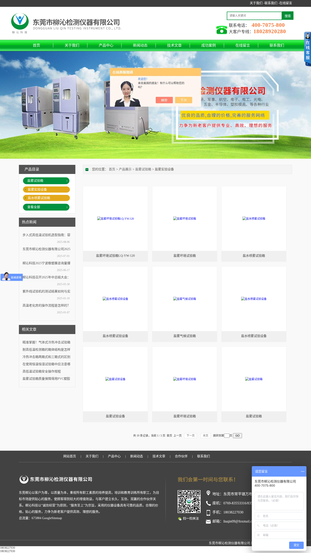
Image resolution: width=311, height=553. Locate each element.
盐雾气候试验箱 (184, 336)
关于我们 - (257, 3)
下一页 (190, 435)
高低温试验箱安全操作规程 (42, 371)
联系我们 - (272, 3)
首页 (36, 45)
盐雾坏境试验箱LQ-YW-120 (115, 255)
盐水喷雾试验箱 (39, 198)
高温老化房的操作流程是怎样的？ (46, 305)
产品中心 (106, 45)
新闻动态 (140, 45)
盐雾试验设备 (115, 416)
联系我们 (277, 45)
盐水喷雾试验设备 (115, 336)
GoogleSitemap (52, 518)
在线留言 (285, 3)
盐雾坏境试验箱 (184, 255)
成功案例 (208, 45)
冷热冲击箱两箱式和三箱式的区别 (46, 357)
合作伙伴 (181, 456)
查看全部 (33, 207)
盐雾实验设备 (37, 189)
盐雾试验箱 (35, 180)
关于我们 (72, 45)
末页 (205, 435)
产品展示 (125, 169)
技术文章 (174, 45)
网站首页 (69, 456)
